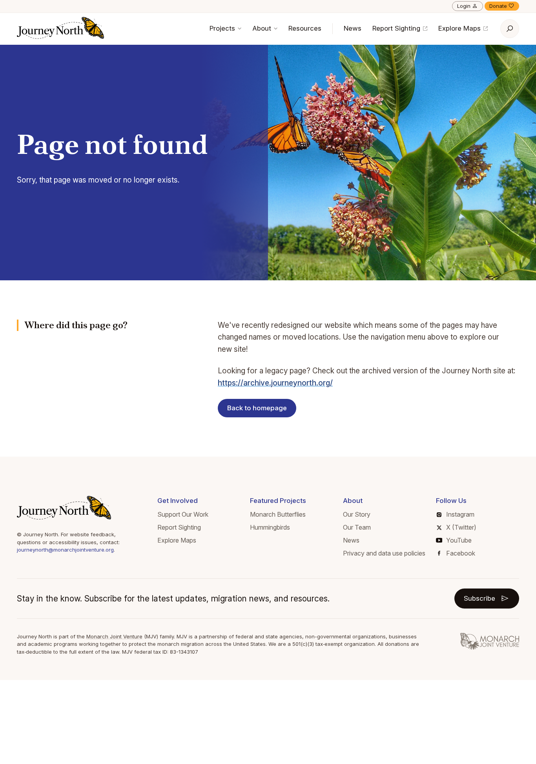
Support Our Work (182, 514)
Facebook (460, 553)
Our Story (356, 514)
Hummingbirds (270, 527)
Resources (304, 28)
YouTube (459, 540)
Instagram (460, 514)
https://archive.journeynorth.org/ (275, 382)
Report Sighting (397, 28)
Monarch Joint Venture (114, 636)
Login (463, 6)
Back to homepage (257, 408)
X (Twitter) (461, 527)
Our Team (357, 527)
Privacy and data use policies (384, 553)
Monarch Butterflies (278, 514)
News (352, 28)
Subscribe (479, 598)
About (262, 28)
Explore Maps (460, 28)
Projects (223, 28)
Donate (498, 6)
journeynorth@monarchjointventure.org (65, 549)
